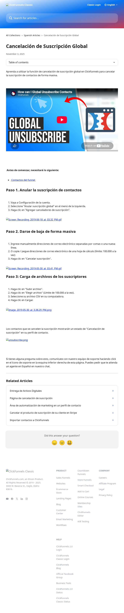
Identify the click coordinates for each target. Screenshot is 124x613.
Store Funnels (84, 479)
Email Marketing (64, 519)
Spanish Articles (32, 35)
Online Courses (85, 497)
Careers (103, 477)
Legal (101, 489)
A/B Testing (83, 521)
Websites (60, 483)
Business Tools (63, 583)
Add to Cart (83, 491)
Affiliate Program (107, 483)
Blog (58, 504)
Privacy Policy (105, 495)
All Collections (13, 35)
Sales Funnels (63, 477)
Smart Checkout (86, 485)
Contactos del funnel (23, 180)
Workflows (61, 525)
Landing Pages (63, 498)
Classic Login (94, 5)
